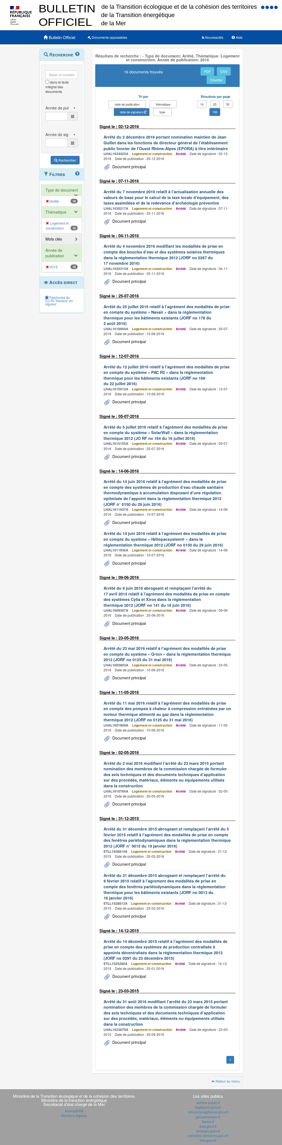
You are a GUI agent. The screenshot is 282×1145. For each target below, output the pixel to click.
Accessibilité (74, 1110)
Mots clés (53, 239)
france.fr (208, 1121)
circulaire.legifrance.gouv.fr (208, 1112)
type (162, 112)
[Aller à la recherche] (272, 7)
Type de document (61, 190)
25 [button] (214, 104)
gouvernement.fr (208, 1116)
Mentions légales (74, 1115)
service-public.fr (208, 1102)
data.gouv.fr (208, 1126)
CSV (223, 71)
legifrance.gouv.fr (208, 1107)
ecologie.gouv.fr (208, 1131)
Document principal (128, 166)
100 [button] (214, 112)
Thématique (55, 212)
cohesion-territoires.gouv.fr (208, 1135)
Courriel (216, 80)
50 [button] (227, 104)
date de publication (127, 104)
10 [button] (202, 104)
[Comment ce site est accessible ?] (263, 7)
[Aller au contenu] (267, 7)
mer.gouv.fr (208, 1140)
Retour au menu (227, 1081)
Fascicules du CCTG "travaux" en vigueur (59, 300)
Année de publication (54, 252)
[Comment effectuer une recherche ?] (77, 54)
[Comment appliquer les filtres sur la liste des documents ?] (77, 174)
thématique (163, 104)
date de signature (131, 112)
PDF (207, 71)
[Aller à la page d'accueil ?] (276, 7)
